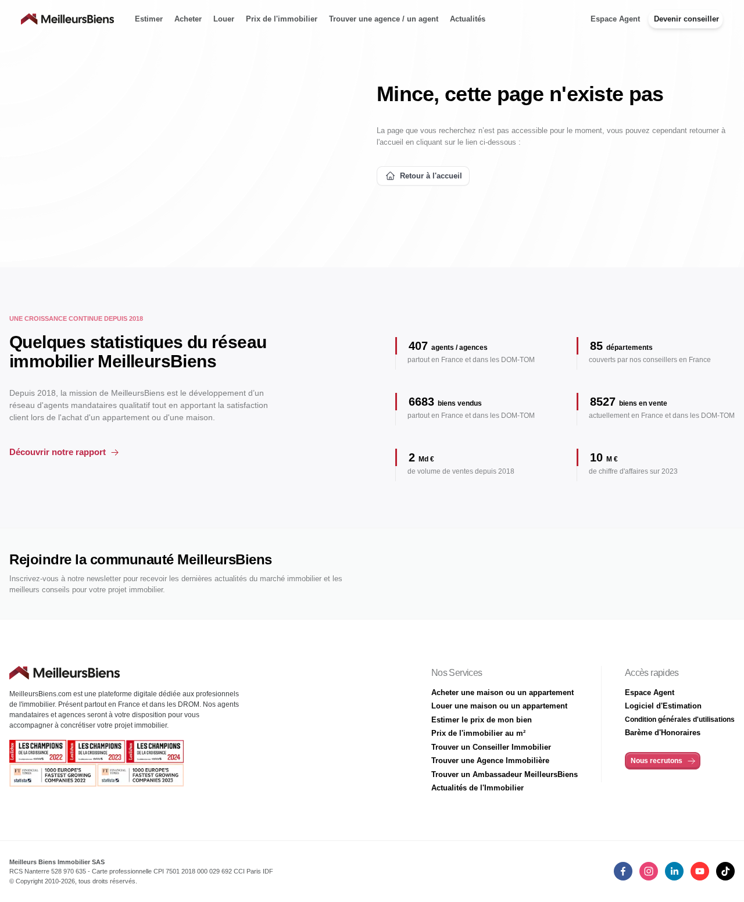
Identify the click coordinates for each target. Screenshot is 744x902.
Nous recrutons (656, 761)
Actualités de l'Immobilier (477, 787)
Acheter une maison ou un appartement (502, 692)
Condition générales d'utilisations (680, 719)
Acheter (188, 19)
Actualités (467, 19)
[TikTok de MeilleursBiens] (725, 871)
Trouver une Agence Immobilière (490, 760)
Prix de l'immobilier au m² (478, 733)
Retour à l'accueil (431, 175)
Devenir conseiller (686, 19)
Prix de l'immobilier (281, 19)
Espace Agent (615, 19)
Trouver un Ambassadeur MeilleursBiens (504, 774)
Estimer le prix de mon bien (481, 719)
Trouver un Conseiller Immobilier (491, 747)
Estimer (149, 19)
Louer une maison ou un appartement (499, 705)
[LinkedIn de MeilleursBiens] (623, 871)
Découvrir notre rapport (57, 452)
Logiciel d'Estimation (663, 705)
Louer (223, 19)
